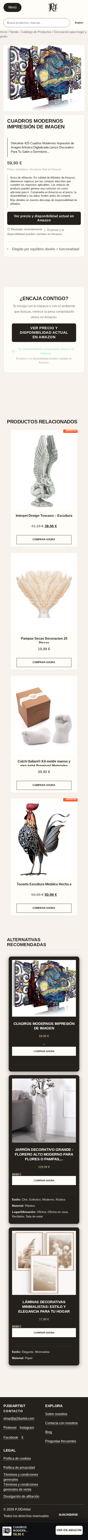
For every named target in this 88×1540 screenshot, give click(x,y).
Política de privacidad (19, 1467)
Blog (48, 1432)
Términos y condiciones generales (20, 1477)
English (79, 22)
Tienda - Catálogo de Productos (30, 32)
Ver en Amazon (69, 1530)
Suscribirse (68, 1514)
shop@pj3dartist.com (18, 1418)
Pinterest (9, 1427)
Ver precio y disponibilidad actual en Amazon (44, 218)
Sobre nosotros (56, 1414)
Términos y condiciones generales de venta (20, 1487)
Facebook (10, 1437)
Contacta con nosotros (61, 1423)
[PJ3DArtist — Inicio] (53, 7)
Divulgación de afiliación (21, 1496)
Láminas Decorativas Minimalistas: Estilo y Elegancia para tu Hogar (44, 1306)
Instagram (27, 1427)
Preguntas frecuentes (60, 1441)
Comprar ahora (44, 539)
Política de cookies (17, 1458)
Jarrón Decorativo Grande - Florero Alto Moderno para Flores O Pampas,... (44, 1154)
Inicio (3, 32)
